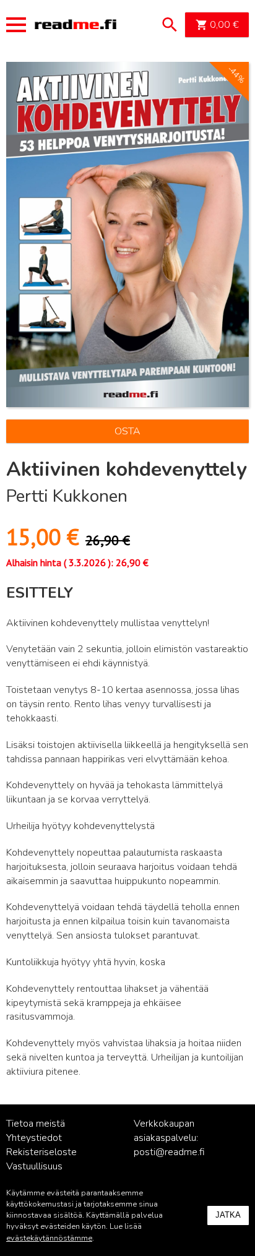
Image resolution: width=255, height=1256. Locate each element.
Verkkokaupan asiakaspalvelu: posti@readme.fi (169, 1138)
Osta (127, 431)
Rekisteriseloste (41, 1152)
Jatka (228, 1214)
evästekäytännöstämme (49, 1238)
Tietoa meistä (35, 1123)
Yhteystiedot (34, 1138)
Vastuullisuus (34, 1166)
